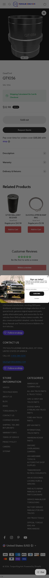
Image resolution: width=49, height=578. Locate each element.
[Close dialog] (48, 276)
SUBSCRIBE (36, 293)
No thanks (37, 298)
